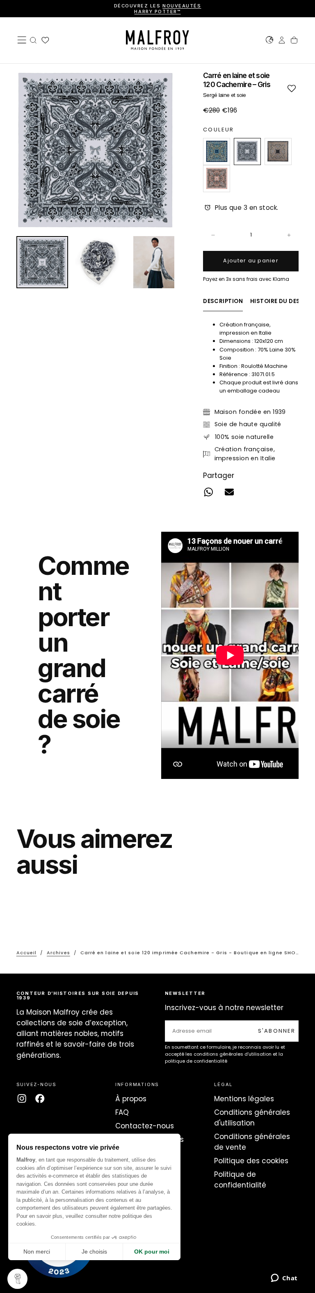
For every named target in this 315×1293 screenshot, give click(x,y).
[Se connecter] (281, 41)
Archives (58, 952)
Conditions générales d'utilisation (252, 1117)
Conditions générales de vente (252, 1142)
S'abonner (277, 1031)
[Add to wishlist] (291, 88)
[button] (21, 39)
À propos (130, 1099)
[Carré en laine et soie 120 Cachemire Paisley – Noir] (278, 151)
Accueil (26, 952)
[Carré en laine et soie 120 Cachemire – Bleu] (216, 151)
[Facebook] (39, 1098)
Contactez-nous (144, 1126)
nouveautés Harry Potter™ (167, 8)
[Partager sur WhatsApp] (208, 492)
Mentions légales (244, 1099)
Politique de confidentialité (240, 1179)
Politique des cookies (251, 1161)
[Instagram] (21, 1098)
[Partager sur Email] (229, 492)
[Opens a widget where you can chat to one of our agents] (284, 1278)
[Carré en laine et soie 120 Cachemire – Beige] (216, 178)
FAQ (122, 1112)
